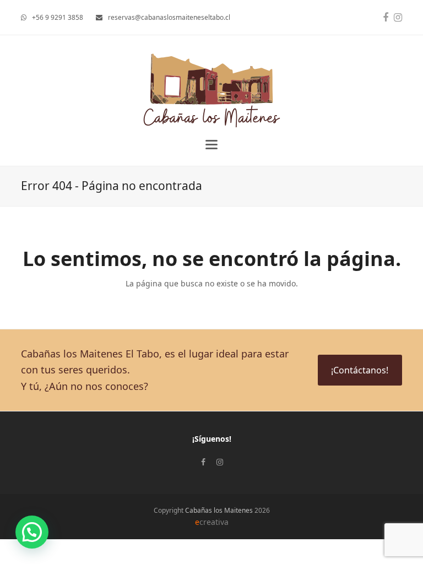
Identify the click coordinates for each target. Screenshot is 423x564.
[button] (211, 144)
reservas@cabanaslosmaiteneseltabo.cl (169, 17)
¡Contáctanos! (359, 370)
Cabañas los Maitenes (219, 510)
